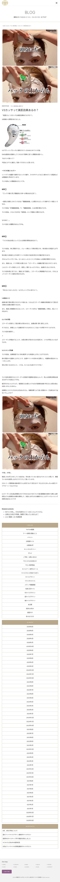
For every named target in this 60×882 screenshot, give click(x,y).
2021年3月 (30, 800)
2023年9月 (30, 729)
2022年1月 (30, 765)
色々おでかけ (30, 616)
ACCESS (27, 867)
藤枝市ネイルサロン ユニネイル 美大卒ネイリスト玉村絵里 (28, 877)
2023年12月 (30, 717)
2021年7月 (30, 785)
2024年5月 (30, 698)
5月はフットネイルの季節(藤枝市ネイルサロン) (17, 846)
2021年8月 (30, 781)
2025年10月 (30, 646)
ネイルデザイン (30, 577)
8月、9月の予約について (10, 830)
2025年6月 (30, 658)
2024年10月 (30, 678)
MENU (26, 864)
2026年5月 (30, 634)
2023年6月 (30, 737)
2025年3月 (30, 666)
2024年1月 (30, 713)
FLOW (4, 867)
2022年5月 (30, 753)
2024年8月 (30, 686)
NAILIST (38, 864)
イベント (30, 537)
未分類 (30, 604)
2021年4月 (30, 796)
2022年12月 (30, 749)
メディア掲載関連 (30, 585)
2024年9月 (30, 682)
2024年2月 (30, 710)
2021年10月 (30, 777)
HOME (4, 25)
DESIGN (49, 864)
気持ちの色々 (30, 608)
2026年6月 (30, 630)
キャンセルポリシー (30, 549)
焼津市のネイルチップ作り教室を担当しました (17, 838)
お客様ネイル (30, 541)
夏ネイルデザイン (30, 596)
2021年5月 (30, 793)
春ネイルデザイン (30, 600)
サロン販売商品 (13, 25)
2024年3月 (30, 706)
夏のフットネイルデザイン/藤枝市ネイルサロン (17, 834)
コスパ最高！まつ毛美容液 (13, 517)
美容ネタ (21, 106)
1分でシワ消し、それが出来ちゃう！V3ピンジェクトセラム (23, 512)
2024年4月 (30, 702)
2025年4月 (30, 662)
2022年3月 (30, 757)
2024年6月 (30, 694)
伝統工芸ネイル (30, 589)
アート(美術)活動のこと (30, 533)
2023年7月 (30, 733)
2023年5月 (30, 741)
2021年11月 (30, 773)
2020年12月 (30, 812)
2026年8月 (30, 626)
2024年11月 (30, 674)
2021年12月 (30, 769)
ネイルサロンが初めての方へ (30, 573)
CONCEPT (16, 864)
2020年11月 (30, 816)
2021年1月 (30, 808)
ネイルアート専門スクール (30, 569)
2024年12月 (30, 670)
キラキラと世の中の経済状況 (11, 842)
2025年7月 (30, 654)
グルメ (30, 553)
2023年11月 (30, 721)
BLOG (8, 25)
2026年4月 (30, 638)
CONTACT (50, 867)
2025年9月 (30, 650)
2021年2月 (30, 804)
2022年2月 (30, 761)
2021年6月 (30, 789)
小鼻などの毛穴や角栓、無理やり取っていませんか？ (22, 514)
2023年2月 (30, 745)
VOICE (15, 867)
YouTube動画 (30, 529)
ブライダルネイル (30, 581)
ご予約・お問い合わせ (30, 557)
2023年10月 (30, 725)
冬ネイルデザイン (30, 592)
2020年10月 (30, 820)
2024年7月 (30, 690)
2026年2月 (30, 642)
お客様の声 (30, 545)
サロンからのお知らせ (30, 561)
